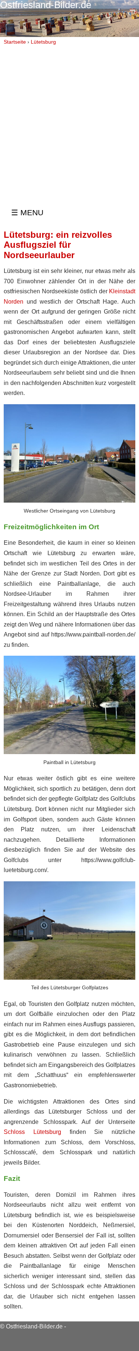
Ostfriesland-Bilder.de (34, 1326)
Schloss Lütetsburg (32, 1132)
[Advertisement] (69, 120)
